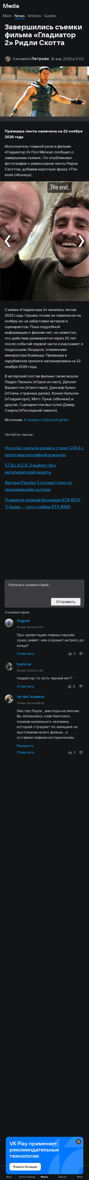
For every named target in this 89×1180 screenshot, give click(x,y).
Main (7, 15)
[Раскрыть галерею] (44, 241)
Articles (34, 15)
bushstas (24, 664)
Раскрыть (25, 745)
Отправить (65, 601)
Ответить (25, 653)
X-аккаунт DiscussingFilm (46, 419)
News (19, 15)
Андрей (23, 621)
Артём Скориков (30, 697)
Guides (50, 15)
